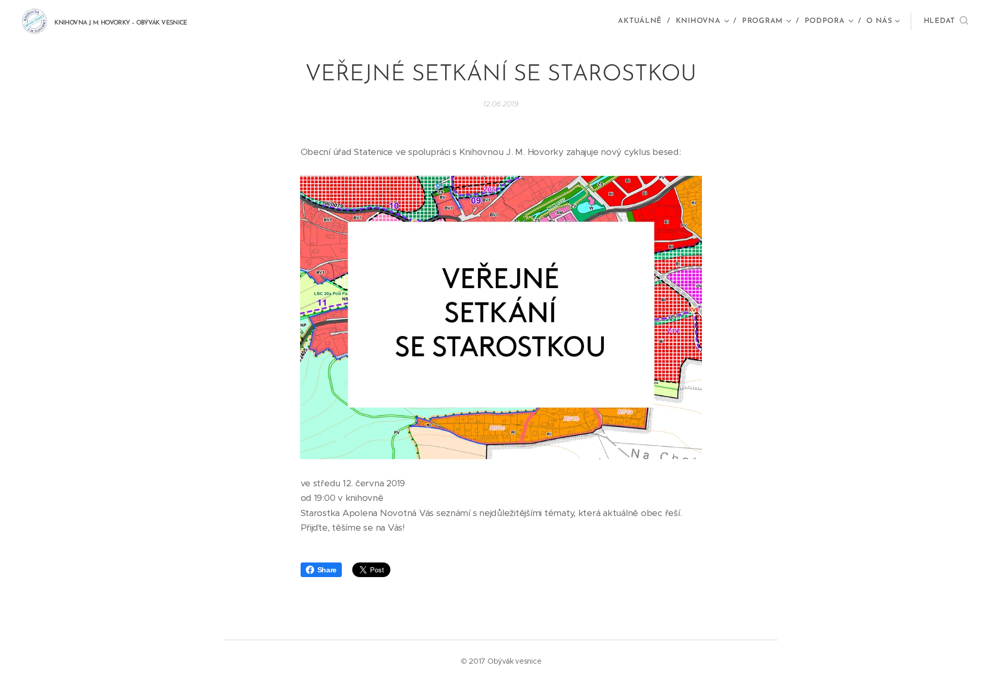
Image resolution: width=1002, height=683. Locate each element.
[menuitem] (642, 21)
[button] (946, 21)
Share (327, 570)
